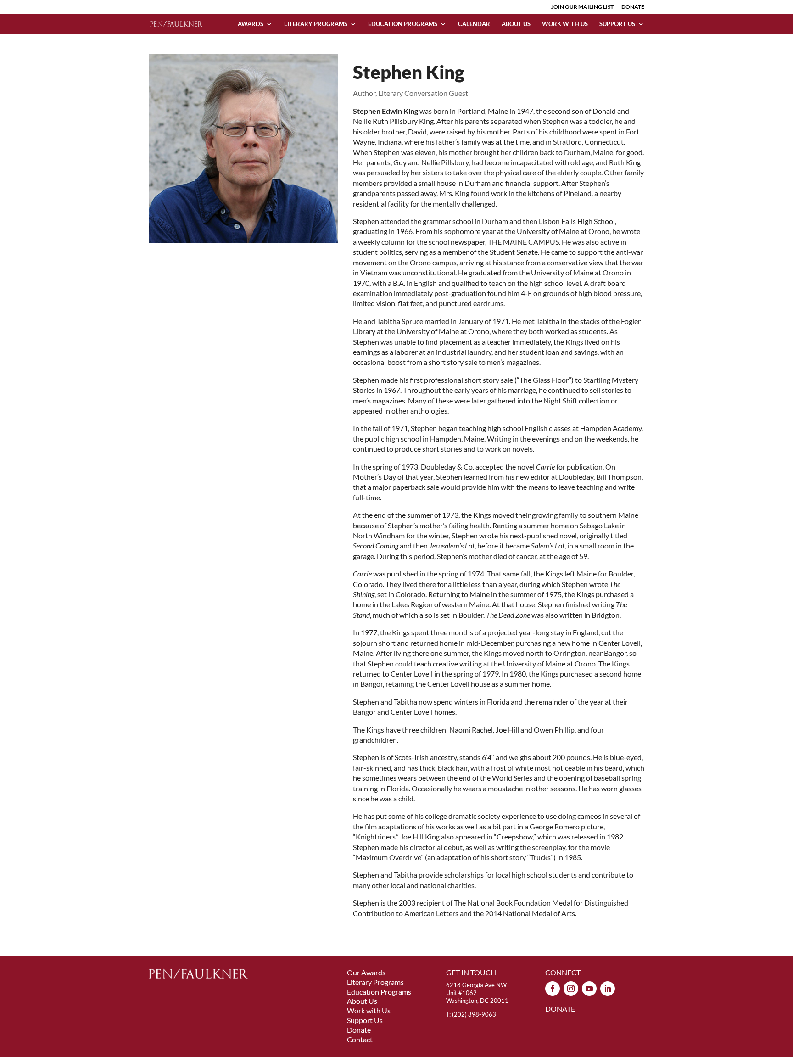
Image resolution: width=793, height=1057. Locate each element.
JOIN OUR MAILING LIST (582, 7)
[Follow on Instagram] (571, 988)
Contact (360, 1039)
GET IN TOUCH (471, 972)
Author (364, 93)
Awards (250, 24)
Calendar (474, 24)
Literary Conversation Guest (423, 93)
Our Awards (366, 972)
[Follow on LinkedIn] (607, 988)
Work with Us (565, 24)
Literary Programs (315, 24)
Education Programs (402, 24)
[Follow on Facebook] (552, 988)
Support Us (617, 24)
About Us (516, 24)
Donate (359, 1029)
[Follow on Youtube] (589, 988)
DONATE (632, 7)
